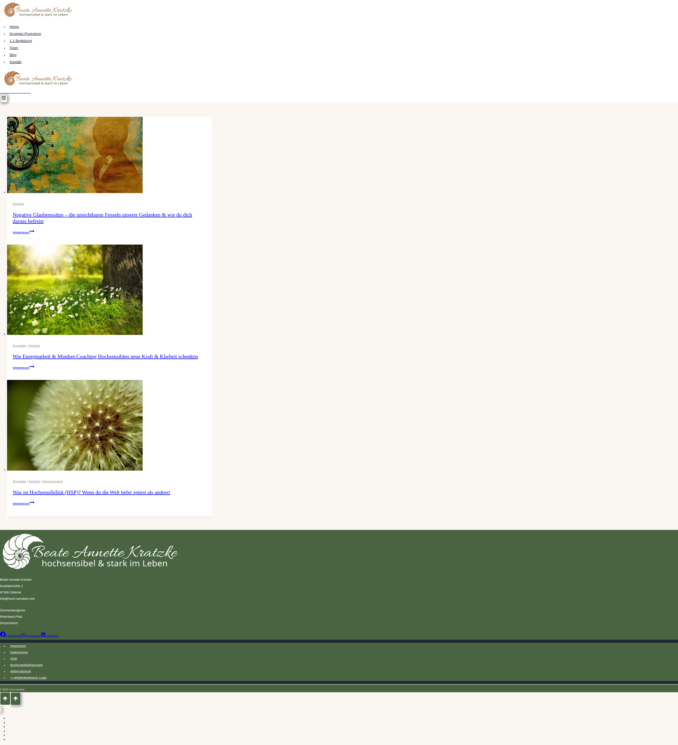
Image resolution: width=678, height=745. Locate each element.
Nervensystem (53, 481)
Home (14, 27)
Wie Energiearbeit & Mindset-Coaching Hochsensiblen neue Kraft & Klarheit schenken (105, 356)
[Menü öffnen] (4, 98)
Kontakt (16, 62)
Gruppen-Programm (25, 34)
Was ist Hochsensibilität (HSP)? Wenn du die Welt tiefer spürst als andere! (91, 492)
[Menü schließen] (1, 709)
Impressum (18, 646)
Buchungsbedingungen (26, 665)
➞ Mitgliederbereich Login (28, 678)
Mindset (18, 204)
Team (14, 48)
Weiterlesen (23, 232)
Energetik (19, 346)
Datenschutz (19, 652)
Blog (13, 55)
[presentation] (109, 156)
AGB (13, 658)
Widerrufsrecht (20, 671)
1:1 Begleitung (21, 41)
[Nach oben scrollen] (5, 698)
